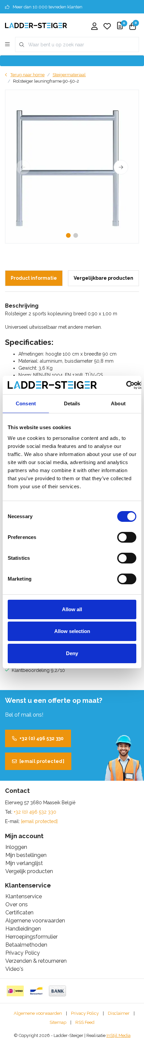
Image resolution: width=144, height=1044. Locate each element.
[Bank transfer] (57, 991)
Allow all (72, 609)
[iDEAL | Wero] (15, 991)
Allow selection (72, 631)
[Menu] (7, 45)
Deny (72, 653)
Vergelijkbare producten (103, 278)
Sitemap (58, 1022)
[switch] (126, 537)
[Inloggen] (94, 26)
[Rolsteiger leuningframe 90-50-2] (72, 166)
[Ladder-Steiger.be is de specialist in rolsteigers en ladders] (36, 25)
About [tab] (118, 403)
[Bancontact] (36, 991)
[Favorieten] (107, 26)
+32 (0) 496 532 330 (41, 738)
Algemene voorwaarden (38, 1013)
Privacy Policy (85, 1013)
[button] (68, 235)
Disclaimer (119, 1013)
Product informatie (34, 278)
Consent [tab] (26, 403)
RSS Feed (84, 1022)
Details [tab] (72, 403)
